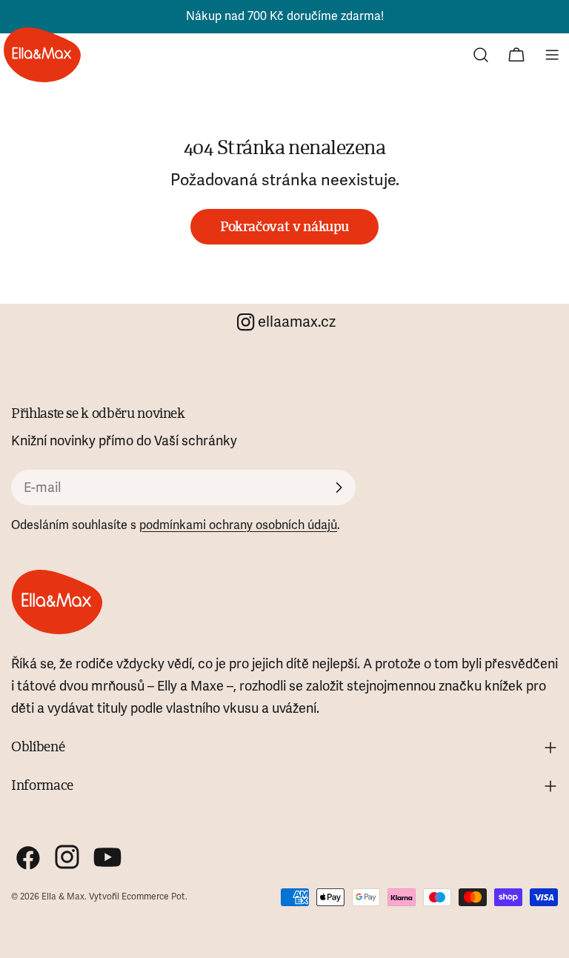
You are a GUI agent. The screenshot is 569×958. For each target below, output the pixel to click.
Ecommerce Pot (153, 896)
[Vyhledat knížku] (481, 55)
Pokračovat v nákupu (284, 227)
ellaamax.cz (297, 322)
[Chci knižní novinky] (338, 487)
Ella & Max (62, 896)
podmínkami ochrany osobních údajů (238, 525)
